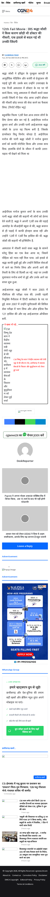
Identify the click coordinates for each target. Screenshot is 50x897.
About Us (6, 875)
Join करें (41, 65)
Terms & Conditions (25, 884)
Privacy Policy (39, 879)
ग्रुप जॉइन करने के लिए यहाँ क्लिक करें (27, 731)
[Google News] (25, 411)
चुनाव (38, 2)
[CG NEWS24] (25, 11)
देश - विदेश (14, 22)
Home (6, 22)
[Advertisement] (25, 184)
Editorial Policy (26, 879)
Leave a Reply (25, 546)
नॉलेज (30, 2)
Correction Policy (30, 875)
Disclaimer (43, 875)
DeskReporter (25, 461)
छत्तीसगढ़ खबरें (19, 2)
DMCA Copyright (11, 879)
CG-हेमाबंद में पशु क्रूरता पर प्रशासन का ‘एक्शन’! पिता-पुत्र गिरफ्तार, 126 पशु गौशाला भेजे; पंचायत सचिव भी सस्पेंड (24, 787)
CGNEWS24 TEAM (11, 55)
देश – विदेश (5, 2)
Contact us (16, 875)
